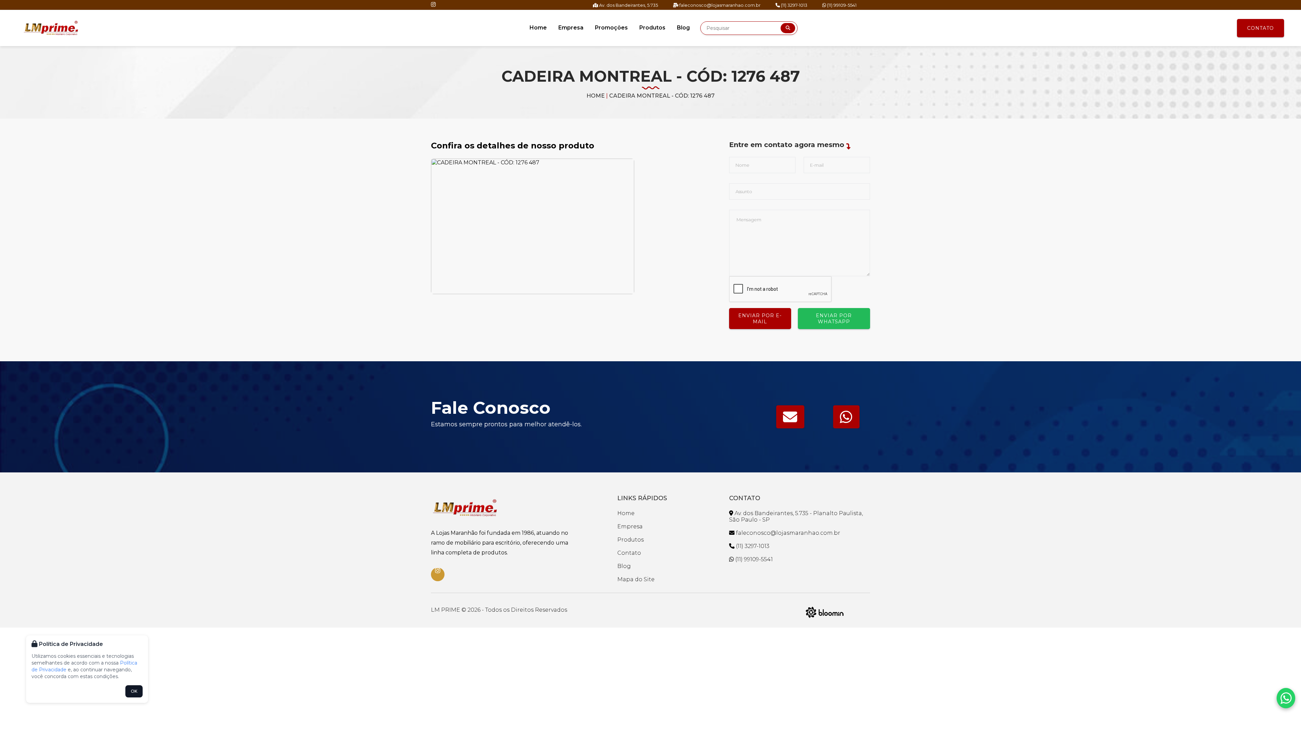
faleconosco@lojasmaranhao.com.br (719, 5)
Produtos (652, 27)
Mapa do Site (636, 579)
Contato (1260, 28)
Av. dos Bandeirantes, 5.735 (628, 5)
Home (538, 27)
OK (134, 691)
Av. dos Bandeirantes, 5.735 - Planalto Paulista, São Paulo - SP (796, 516)
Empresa (570, 27)
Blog (683, 27)
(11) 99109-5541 (841, 5)
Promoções (611, 27)
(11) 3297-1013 (793, 5)
